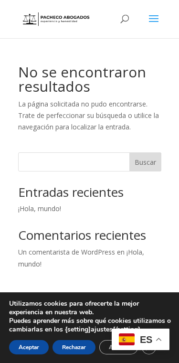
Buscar (145, 162)
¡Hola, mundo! (39, 208)
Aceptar (29, 347)
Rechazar (74, 347)
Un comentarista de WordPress (66, 251)
